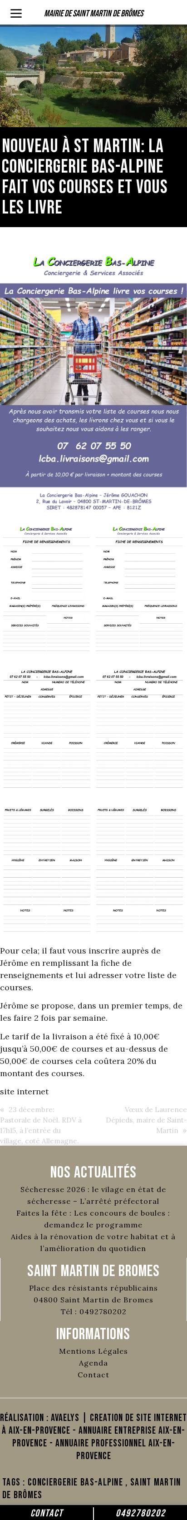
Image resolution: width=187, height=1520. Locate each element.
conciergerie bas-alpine (75, 1482)
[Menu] (16, 12)
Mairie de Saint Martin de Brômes (93, 13)
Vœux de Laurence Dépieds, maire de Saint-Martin (146, 1120)
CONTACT (46, 1513)
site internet (24, 1091)
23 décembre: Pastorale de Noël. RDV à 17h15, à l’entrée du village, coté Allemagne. (41, 1125)
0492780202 (141, 1513)
